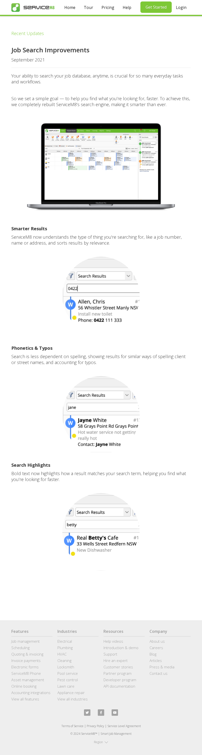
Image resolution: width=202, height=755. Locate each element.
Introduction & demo (120, 647)
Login (181, 7)
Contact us (159, 673)
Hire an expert (115, 660)
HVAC (62, 654)
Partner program (117, 673)
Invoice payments (26, 660)
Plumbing (65, 647)
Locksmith (65, 666)
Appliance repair (71, 692)
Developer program (119, 679)
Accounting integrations (30, 692)
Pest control (67, 679)
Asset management (27, 679)
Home (69, 7)
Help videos (113, 641)
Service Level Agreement (124, 726)
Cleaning (64, 660)
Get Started (156, 7)
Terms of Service (72, 726)
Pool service (67, 673)
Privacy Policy (95, 726)
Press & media (162, 666)
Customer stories (118, 666)
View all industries (72, 699)
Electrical (64, 641)
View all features (25, 699)
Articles (156, 660)
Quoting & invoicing (27, 654)
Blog (153, 654)
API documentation (119, 686)
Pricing (107, 7)
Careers (156, 647)
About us (157, 641)
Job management (25, 641)
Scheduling (20, 647)
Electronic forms (25, 666)
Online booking (23, 686)
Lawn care (65, 686)
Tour (88, 7)
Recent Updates (27, 33)
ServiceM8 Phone (26, 673)
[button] (101, 742)
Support (110, 654)
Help (127, 7)
